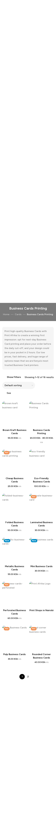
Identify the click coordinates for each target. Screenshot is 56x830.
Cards (18, 314)
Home (6, 314)
